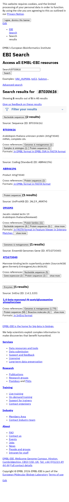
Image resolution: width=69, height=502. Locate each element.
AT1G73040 (10, 257)
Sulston (42, 79)
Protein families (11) (33, 223)
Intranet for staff (18, 453)
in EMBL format (22, 151)
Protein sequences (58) (14, 312)
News (12, 446)
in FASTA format (56, 151)
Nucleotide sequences (14, 117)
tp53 (34, 79)
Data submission (18, 351)
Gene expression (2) (13, 276)
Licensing (14, 358)
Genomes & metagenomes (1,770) (40, 308)
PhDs (28, 381)
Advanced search (12, 85)
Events (13, 439)
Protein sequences (12, 195)
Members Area (17, 417)
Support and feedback (21, 355)
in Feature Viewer (43, 230)
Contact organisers (20, 404)
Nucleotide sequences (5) (36, 272)
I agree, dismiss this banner (17, 20)
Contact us (15, 436)
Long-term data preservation (25, 362)
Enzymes (8, 287)
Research (8, 368)
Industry (8, 410)
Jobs (11, 443)
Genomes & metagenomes (16, 245)
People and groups (19, 449)
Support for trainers (20, 400)
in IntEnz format (22, 315)
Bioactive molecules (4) (39, 312)
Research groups (18, 378)
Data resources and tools (23, 348)
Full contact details (21, 465)
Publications (16, 374)
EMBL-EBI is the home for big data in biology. (28, 326)
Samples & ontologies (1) (15, 148)
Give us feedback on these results (22, 104)
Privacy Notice (15, 14)
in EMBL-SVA (39, 151)
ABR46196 (9, 169)
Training (8, 387)
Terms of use (56, 475)
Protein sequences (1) (40, 148)
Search (7, 69)
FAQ (11, 433)
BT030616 (9, 130)
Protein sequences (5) (40, 226)
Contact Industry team (22, 420)
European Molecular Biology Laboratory (25, 475)
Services (8, 342)
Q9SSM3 (8, 208)
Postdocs (14, 381)
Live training (16, 394)
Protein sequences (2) (34, 180)
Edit (5, 23)
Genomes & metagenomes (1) (38, 145)
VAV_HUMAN (22, 79)
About (6, 426)
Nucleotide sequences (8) (15, 226)
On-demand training (20, 397)
